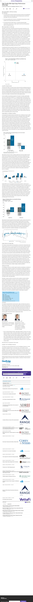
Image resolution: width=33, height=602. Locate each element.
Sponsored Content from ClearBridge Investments (11, 6)
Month (27, 502)
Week (25, 502)
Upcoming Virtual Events (8, 385)
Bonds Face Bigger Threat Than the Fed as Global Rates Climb (13, 508)
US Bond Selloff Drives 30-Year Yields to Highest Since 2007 (12, 515)
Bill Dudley (4, 506)
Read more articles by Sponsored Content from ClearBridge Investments (12, 369)
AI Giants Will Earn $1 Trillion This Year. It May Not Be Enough (13, 512)
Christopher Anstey (5, 511)
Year (29, 502)
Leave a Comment (27, 8)
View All (10, 383)
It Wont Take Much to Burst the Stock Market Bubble (11, 505)
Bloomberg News (8, 506)
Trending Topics (6, 383)
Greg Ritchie (4, 516)
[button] (3, 8)
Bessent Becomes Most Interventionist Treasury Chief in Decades (13, 510)
